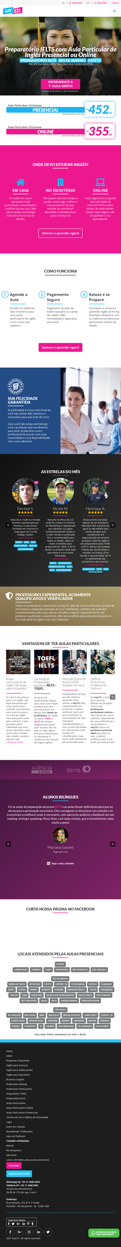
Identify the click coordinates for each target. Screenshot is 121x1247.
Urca (54, 1000)
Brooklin (54, 1015)
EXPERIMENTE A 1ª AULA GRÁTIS (60, 84)
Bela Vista (30, 1015)
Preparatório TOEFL (16, 1093)
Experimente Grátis (19, 1173)
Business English (15, 1079)
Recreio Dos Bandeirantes (60, 995)
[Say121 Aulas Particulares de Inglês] (13, 10)
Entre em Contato (15, 1126)
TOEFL (38, 688)
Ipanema (59, 989)
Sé (41, 1026)
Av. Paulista (14, 1015)
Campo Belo (90, 1015)
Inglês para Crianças (17, 1065)
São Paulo (60, 1009)
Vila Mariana (85, 1026)
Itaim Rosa (29, 1026)
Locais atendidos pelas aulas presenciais (27, 1159)
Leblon (14, 995)
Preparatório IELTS (16, 1098)
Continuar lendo (14, 742)
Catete (47, 984)
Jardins (65, 1020)
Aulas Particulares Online (19, 1107)
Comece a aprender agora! (60, 233)
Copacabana (77, 984)
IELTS (50, 685)
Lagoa (92, 989)
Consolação (18, 1020)
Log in (115, 3)
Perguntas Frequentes (18, 1060)
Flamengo (106, 984)
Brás (42, 1015)
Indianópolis (36, 1020)
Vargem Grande (69, 1000)
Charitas (36, 969)
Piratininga (62, 969)
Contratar (14, 1165)
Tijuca (44, 1000)
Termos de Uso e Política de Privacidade (27, 1117)
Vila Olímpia (102, 1026)
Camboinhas (20, 969)
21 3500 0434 (75, 3)
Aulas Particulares (15, 1103)
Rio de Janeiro (60, 978)
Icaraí (48, 969)
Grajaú (33, 989)
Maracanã (36, 995)
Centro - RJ (61, 984)
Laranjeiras (106, 989)
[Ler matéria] (18, 662)
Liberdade (79, 1020)
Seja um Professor (15, 1136)
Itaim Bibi (52, 1020)
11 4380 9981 (100, 3)
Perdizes (104, 1020)
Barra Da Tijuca (17, 984)
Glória (22, 989)
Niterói (60, 964)
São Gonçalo (99, 969)
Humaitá (45, 989)
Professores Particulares (19, 1088)
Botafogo (34, 984)
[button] (114, 11)
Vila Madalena (66, 1026)
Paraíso (16, 1026)
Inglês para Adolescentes (19, 1069)
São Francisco (80, 969)
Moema (92, 1020)
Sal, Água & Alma (73, 844)
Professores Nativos (16, 1084)
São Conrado (103, 995)
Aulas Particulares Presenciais (22, 1112)
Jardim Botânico (76, 989)
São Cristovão (29, 1000)
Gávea (11, 989)
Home (9, 1051)
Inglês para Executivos (18, 1074)
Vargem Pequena (90, 1000)
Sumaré (50, 1026)
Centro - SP (107, 1015)
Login (9, 1121)
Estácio (93, 984)
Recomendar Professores (19, 1131)
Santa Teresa (85, 995)
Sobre (9, 1055)
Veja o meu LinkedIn (70, 855)
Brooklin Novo (71, 1015)
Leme (24, 995)
